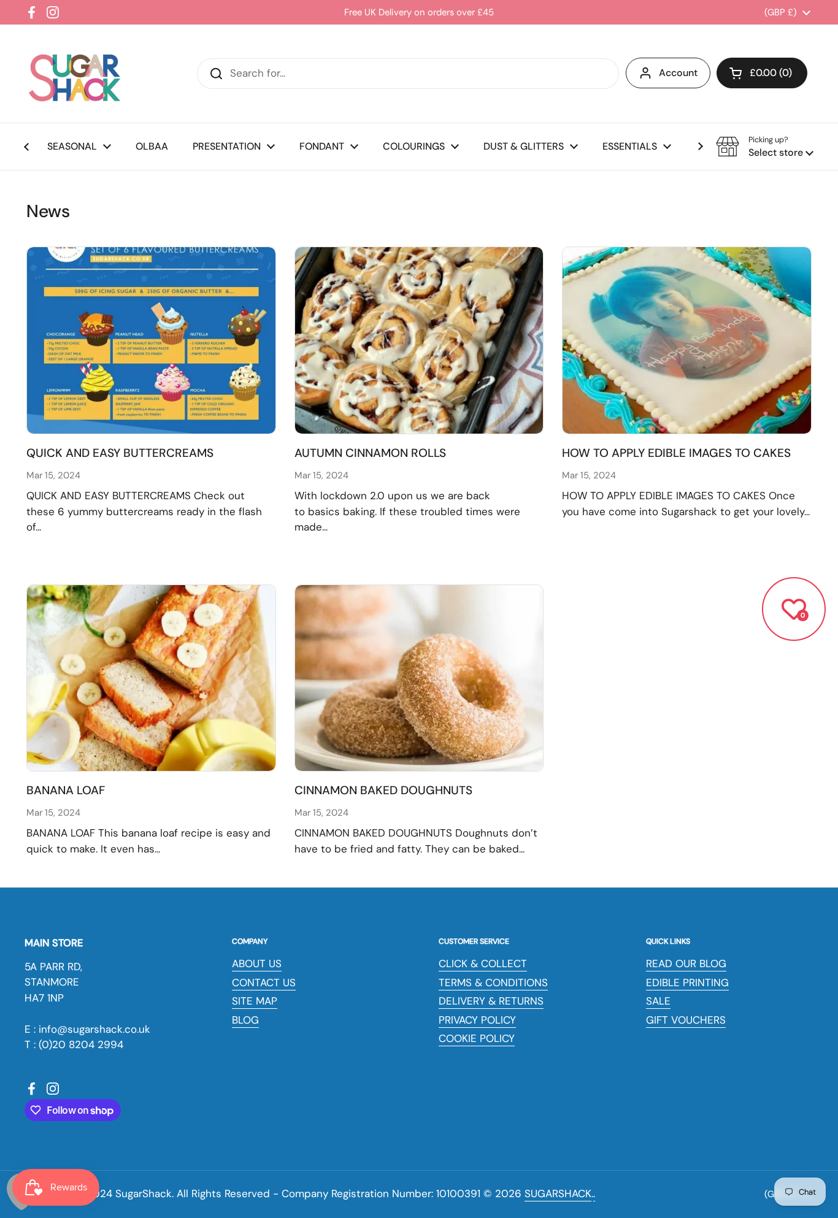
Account (678, 72)
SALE (658, 1001)
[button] (762, 73)
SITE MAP (254, 1001)
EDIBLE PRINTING (687, 982)
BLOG (245, 1020)
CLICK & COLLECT (483, 963)
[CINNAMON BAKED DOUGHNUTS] (419, 678)
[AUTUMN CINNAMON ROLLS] (419, 340)
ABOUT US (257, 963)
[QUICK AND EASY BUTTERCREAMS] (151, 340)
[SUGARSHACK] (74, 73)
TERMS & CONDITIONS (493, 982)
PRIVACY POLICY (477, 1020)
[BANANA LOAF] (151, 678)
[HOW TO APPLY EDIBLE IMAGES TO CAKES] (687, 340)
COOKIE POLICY (477, 1038)
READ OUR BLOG (686, 963)
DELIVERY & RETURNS (491, 1001)
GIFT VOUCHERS (686, 1020)
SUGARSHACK (558, 1193)
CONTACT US (264, 982)
